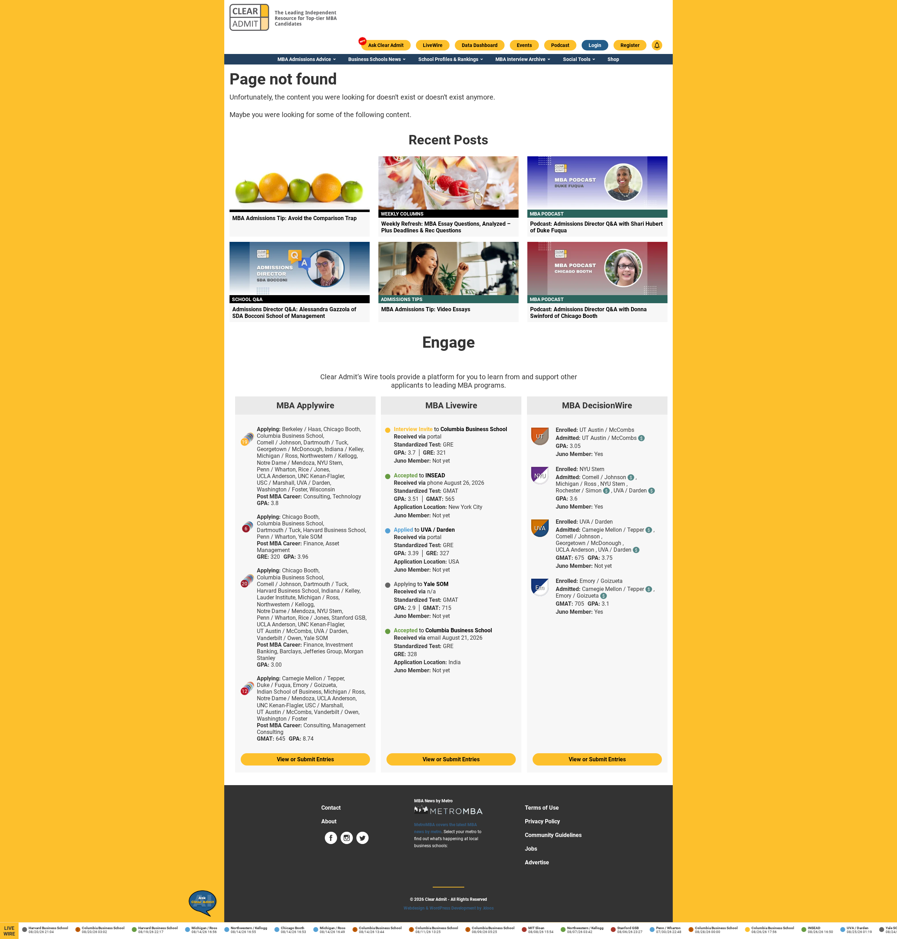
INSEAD (805, 928)
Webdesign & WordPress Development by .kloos (449, 908)
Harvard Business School (40, 928)
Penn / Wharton (660, 928)
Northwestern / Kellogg (240, 928)
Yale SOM (884, 928)
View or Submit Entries (305, 759)
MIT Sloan (528, 928)
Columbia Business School (94, 928)
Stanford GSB (619, 928)
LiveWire (9, 931)
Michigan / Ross (195, 928)
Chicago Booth (284, 928)
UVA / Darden (849, 928)
